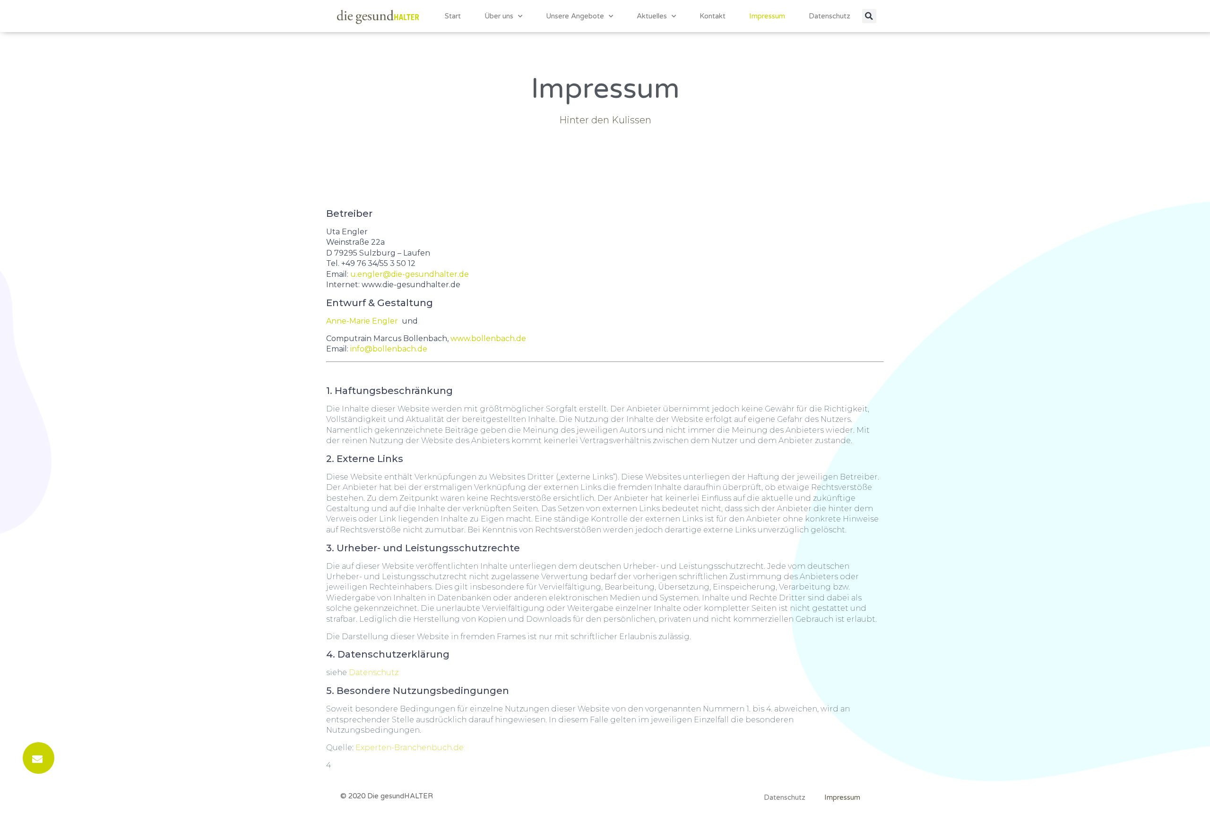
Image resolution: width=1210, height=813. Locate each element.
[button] (869, 16)
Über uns (498, 16)
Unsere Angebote (575, 16)
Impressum (767, 16)
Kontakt (713, 16)
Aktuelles (652, 16)
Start (453, 16)
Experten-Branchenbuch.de (409, 747)
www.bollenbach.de (488, 338)
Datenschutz (829, 16)
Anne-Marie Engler (364, 321)
